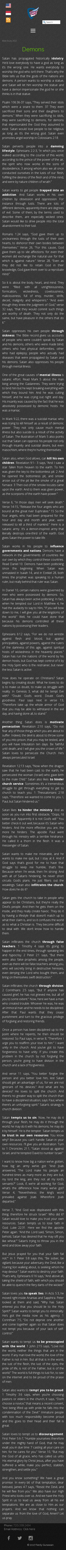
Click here (29, 1529)
